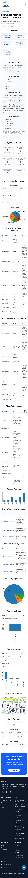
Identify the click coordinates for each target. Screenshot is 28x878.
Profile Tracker (19, 836)
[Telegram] (24, 867)
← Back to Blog (5, 11)
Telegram (5, 867)
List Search (18, 824)
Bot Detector (18, 811)
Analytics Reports (20, 818)
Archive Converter (20, 806)
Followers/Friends (6, 800)
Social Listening (19, 838)
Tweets (3, 802)
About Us (17, 848)
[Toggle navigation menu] (25, 4)
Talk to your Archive (20, 809)
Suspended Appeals (20, 827)
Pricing (17, 845)
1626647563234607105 (8, 530)
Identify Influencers (20, 804)
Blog (2, 845)
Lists (2, 805)
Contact (17, 850)
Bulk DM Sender (19, 833)
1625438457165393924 (8, 536)
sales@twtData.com (8, 865)
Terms (17, 852)
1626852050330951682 (8, 521)
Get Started (14, 770)
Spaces (3, 807)
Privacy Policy (19, 855)
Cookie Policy (19, 857)
